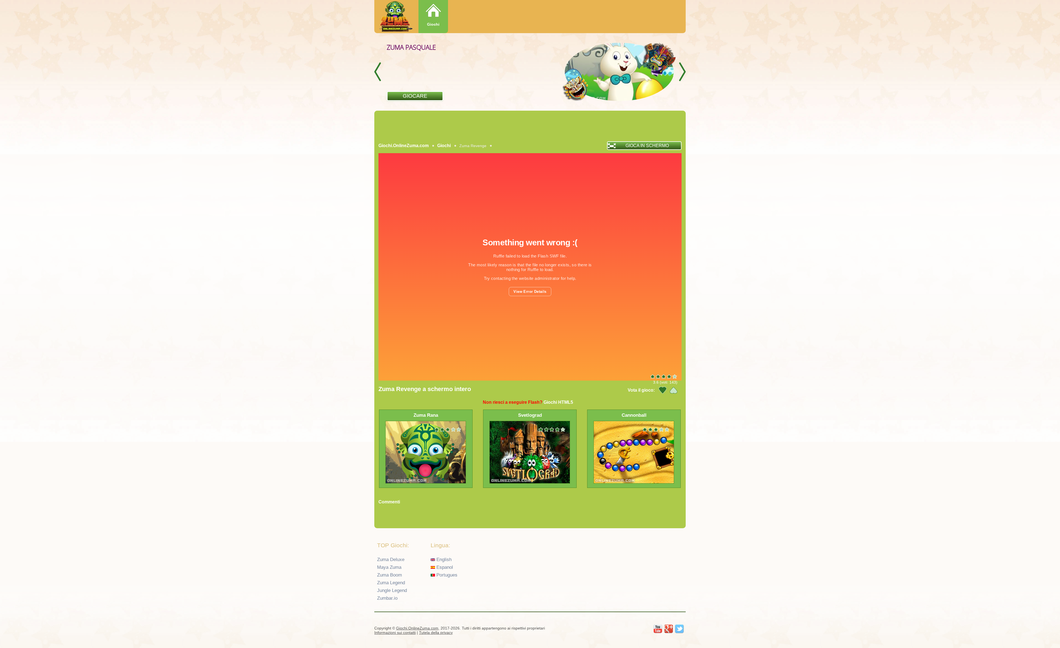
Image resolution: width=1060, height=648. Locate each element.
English (443, 559)
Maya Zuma (389, 567)
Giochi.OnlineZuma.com (403, 145)
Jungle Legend (392, 590)
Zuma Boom (389, 575)
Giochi (433, 24)
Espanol (444, 567)
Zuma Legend (391, 582)
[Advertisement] (530, 125)
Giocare (415, 96)
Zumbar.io (387, 598)
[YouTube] (657, 629)
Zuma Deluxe (390, 559)
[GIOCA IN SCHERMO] (415, 152)
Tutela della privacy (436, 632)
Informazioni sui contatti (395, 632)
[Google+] (668, 629)
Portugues (446, 575)
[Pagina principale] (395, 17)
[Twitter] (679, 629)
